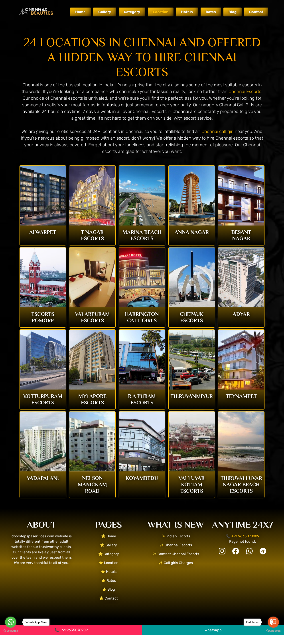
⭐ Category (108, 554)
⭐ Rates (108, 580)
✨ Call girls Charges (175, 563)
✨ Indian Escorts (175, 536)
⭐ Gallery (108, 545)
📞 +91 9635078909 (71, 630)
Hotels (187, 12)
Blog (233, 12)
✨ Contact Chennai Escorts (175, 554)
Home (80, 12)
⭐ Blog (108, 589)
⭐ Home (108, 536)
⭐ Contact (108, 598)
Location (160, 12)
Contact (256, 12)
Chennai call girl (217, 131)
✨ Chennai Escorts (175, 545)
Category (132, 12)
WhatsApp (213, 630)
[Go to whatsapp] (10, 622)
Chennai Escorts (245, 91)
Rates (211, 12)
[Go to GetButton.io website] (11, 630)
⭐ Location (108, 563)
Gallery (104, 12)
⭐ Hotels (108, 572)
